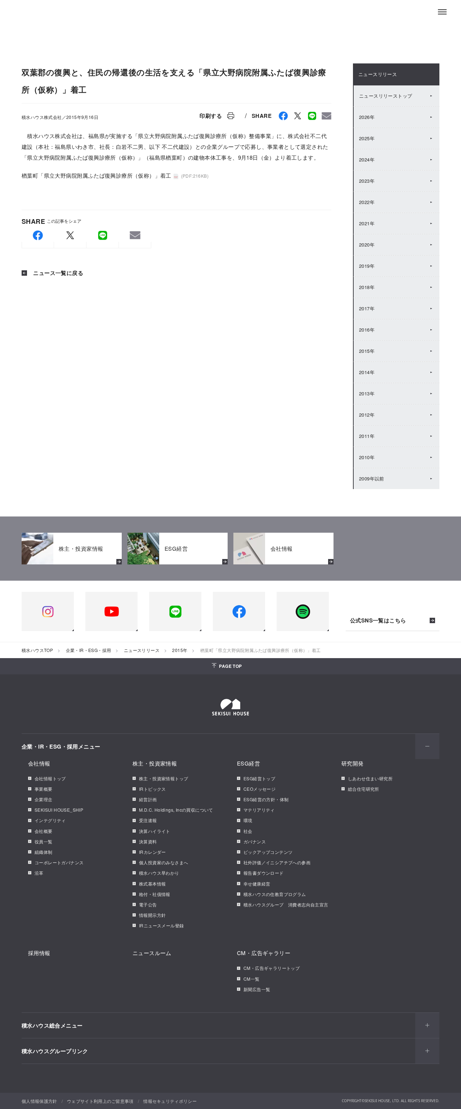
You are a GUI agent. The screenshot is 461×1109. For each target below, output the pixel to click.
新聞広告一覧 (256, 989)
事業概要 (44, 789)
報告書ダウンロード (263, 873)
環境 (247, 820)
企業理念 (44, 799)
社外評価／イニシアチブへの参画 (276, 862)
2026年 (367, 117)
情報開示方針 (152, 915)
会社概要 (44, 831)
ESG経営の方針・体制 (265, 799)
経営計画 (148, 799)
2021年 (367, 223)
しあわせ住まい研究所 (370, 778)
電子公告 (148, 904)
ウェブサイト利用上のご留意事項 (100, 1101)
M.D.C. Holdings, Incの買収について (176, 810)
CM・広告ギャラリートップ (271, 968)
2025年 (367, 138)
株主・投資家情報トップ (163, 778)
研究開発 (352, 763)
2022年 (367, 202)
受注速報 (148, 820)
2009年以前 (371, 478)
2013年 (367, 393)
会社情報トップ (50, 778)
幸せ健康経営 (256, 883)
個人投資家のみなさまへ (163, 862)
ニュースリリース (377, 74)
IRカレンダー (152, 852)
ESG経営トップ (259, 778)
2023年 (367, 180)
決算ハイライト (154, 831)
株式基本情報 (152, 883)
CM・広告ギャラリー (263, 953)
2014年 (367, 372)
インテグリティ (50, 820)
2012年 (367, 414)
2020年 (367, 244)
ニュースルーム (152, 953)
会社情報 (39, 763)
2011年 (367, 435)
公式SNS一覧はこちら (378, 620)
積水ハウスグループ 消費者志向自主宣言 (285, 904)
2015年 (367, 350)
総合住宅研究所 (363, 789)
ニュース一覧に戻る (57, 273)
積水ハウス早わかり (159, 873)
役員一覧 (44, 841)
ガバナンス (254, 841)
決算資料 (148, 841)
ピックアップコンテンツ (267, 852)
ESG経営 (248, 763)
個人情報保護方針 (39, 1101)
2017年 (367, 308)
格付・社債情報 (154, 894)
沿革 (39, 873)
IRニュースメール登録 (161, 925)
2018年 (367, 287)
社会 (247, 831)
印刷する (211, 116)
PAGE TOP (230, 666)
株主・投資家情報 (155, 763)
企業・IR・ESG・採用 (88, 650)
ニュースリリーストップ (385, 95)
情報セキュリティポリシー (170, 1101)
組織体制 (44, 852)
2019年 (367, 265)
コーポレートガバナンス (59, 862)
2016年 (367, 329)
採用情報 (39, 953)
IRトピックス (152, 789)
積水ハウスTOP (37, 650)
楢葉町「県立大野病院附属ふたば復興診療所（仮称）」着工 (96, 175)
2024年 (367, 159)
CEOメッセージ (259, 789)
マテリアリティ (259, 810)
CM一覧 (251, 979)
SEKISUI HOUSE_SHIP (59, 810)
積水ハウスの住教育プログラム (274, 894)
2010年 (367, 457)
